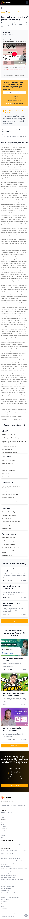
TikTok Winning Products (6, 812)
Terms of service (4, 908)
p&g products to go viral (8, 537)
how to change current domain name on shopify (12, 879)
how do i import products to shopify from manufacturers (14, 868)
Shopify (2, 824)
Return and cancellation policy (8, 913)
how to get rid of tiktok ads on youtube (10, 897)
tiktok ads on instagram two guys (8, 886)
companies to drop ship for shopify (11, 446)
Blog (2, 822)
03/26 (2, 853)
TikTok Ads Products (5, 815)
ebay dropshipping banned (9, 515)
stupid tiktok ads (5, 881)
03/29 (16, 850)
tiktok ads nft (5, 473)
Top (26, 915)
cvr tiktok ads (4, 901)
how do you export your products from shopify (11, 860)
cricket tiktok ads (5, 890)
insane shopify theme (7, 449)
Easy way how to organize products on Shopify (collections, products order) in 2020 (15, 135)
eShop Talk (6, 32)
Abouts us (3, 906)
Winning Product (5, 833)
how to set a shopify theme (7, 873)
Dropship (3, 831)
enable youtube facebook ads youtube (12, 491)
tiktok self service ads (6, 888)
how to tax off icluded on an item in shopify (11, 858)
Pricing (2, 817)
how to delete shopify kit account (8, 871)
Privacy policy (4, 911)
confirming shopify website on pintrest (12, 438)
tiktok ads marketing (7, 463)
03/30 (11, 850)
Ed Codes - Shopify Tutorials (9, 669)
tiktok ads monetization (8, 470)
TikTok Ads (3, 826)
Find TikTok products (14, 93)
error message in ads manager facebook (12, 501)
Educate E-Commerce (7, 580)
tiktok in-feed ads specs (8, 467)
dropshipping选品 (7, 518)
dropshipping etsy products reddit (11, 521)
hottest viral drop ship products (10, 547)
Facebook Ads (4, 828)
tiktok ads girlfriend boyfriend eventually (10, 892)
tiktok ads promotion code (7, 895)
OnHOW (4, 704)
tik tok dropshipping (7, 528)
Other (19, 844)
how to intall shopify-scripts (7, 866)
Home (2, 11)
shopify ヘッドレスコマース (9, 434)
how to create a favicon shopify (8, 877)
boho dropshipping (7, 525)
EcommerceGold (6, 614)
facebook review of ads (8, 497)
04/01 (2, 850)
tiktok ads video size (5, 899)
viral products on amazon (9, 544)
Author (2, 837)
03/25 (7, 853)
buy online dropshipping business (11, 512)
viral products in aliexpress (9, 541)
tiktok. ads (3, 884)
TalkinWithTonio (6, 597)
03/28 (20, 850)
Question (8, 11)
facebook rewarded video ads (10, 494)
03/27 (24, 850)
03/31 (7, 850)
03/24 (11, 853)
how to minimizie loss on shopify (8, 875)
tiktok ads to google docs (8, 460)
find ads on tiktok (6, 477)
